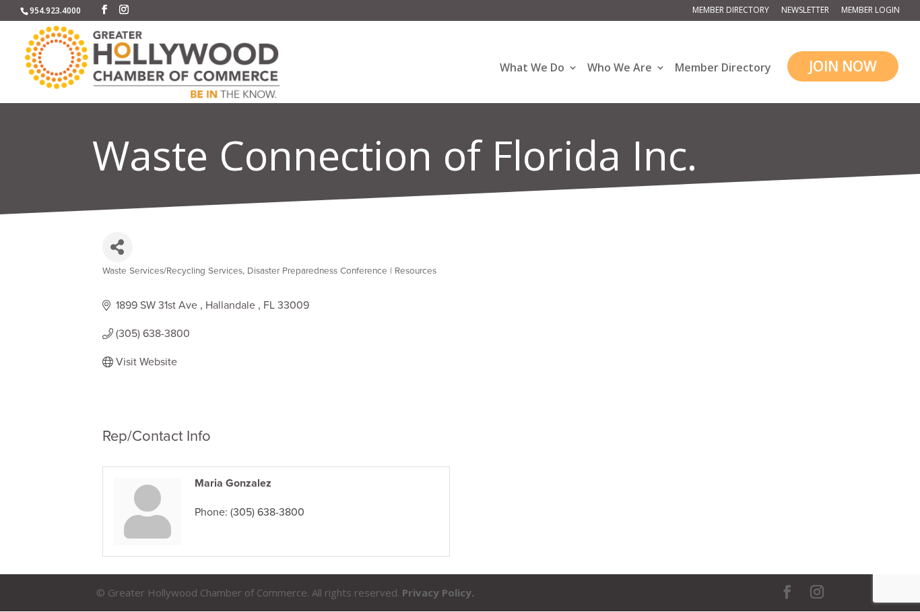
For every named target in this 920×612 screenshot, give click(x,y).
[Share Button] (117, 247)
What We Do (532, 68)
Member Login (870, 11)
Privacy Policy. (438, 592)
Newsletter (805, 11)
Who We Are (619, 68)
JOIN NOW (843, 66)
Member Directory (730, 11)
